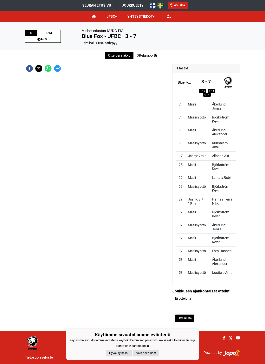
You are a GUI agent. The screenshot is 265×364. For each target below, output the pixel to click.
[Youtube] (236, 338)
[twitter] (38, 68)
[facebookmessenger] (57, 68)
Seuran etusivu (96, 5)
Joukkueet (132, 5)
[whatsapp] (48, 68)
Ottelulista (185, 318)
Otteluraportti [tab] (147, 55)
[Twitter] (229, 338)
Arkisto (179, 5)
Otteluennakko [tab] (119, 55)
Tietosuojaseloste (39, 357)
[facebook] (29, 68)
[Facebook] (222, 338)
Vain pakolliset (146, 353)
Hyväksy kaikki (119, 353)
